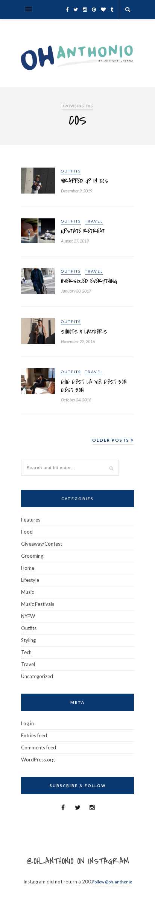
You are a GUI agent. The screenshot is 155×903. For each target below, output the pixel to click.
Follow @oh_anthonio (112, 881)
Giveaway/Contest (41, 544)
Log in (27, 723)
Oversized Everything (89, 281)
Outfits (71, 171)
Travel (94, 221)
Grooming (32, 556)
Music (27, 592)
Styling (28, 640)
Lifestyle (30, 580)
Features (30, 520)
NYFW (28, 616)
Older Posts (111, 440)
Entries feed (34, 735)
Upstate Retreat (83, 231)
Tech (26, 652)
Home (27, 568)
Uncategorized (37, 676)
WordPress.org (38, 760)
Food (27, 532)
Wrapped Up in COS (84, 181)
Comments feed (38, 747)
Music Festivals (37, 604)
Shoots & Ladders (84, 332)
